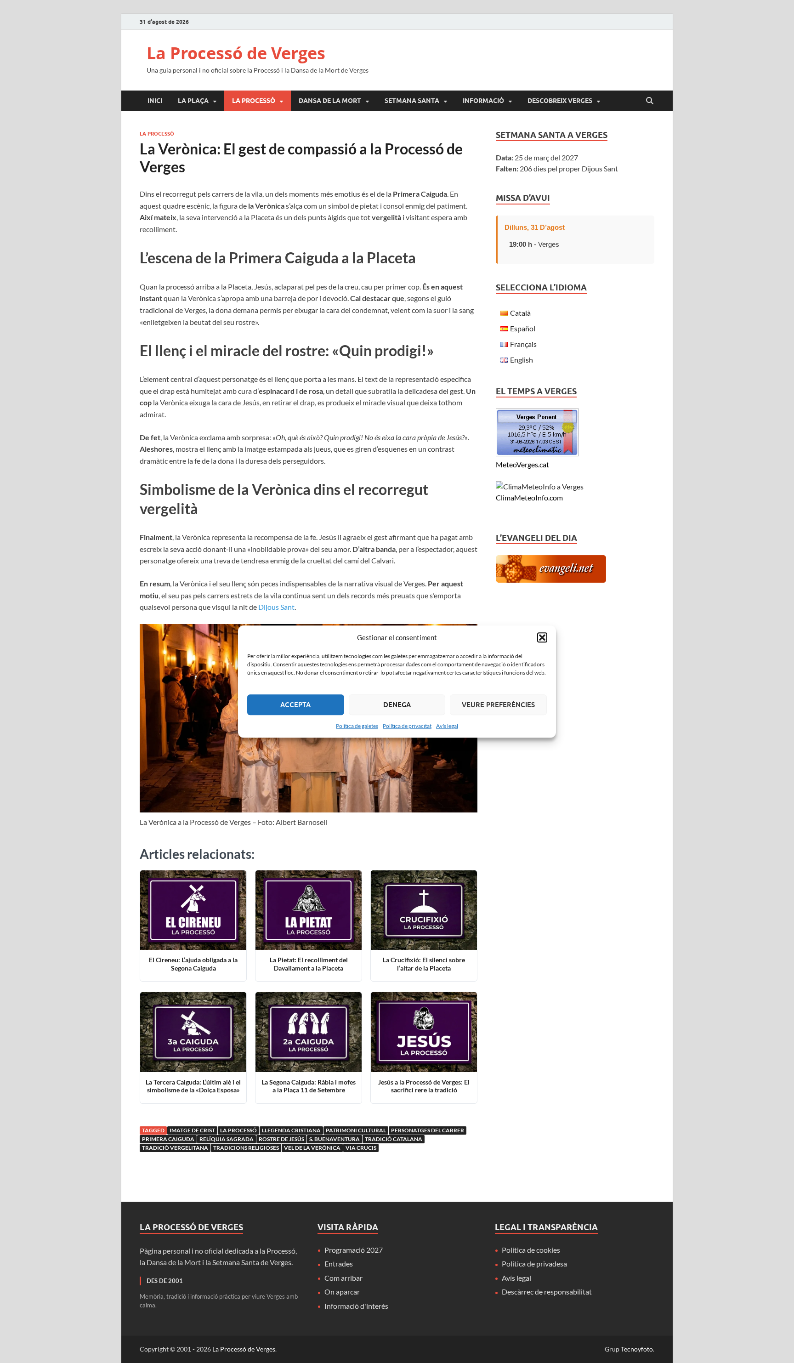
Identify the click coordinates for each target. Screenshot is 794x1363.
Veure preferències (498, 704)
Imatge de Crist (192, 1130)
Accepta (295, 704)
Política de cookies (531, 1249)
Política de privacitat (407, 725)
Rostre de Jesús (281, 1139)
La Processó (253, 100)
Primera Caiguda (168, 1139)
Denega (397, 704)
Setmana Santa (412, 100)
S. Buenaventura (334, 1139)
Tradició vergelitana (175, 1147)
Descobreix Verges (559, 100)
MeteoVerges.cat (522, 464)
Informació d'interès (356, 1305)
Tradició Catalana (393, 1139)
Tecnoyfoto (637, 1349)
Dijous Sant (276, 606)
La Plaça (193, 100)
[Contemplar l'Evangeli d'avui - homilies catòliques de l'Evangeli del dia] (551, 579)
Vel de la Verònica (312, 1147)
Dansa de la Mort (330, 100)
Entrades (338, 1263)
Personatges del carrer (427, 1130)
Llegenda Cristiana (291, 1130)
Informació (483, 100)
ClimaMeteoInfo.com (529, 497)
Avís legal (447, 725)
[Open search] (650, 101)
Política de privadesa (534, 1263)
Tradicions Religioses (246, 1147)
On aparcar (342, 1291)
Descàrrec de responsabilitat (547, 1291)
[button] (542, 637)
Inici (154, 100)
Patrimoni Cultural (356, 1130)
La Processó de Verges (236, 53)
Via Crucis (361, 1147)
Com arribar (343, 1277)
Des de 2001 (165, 1280)
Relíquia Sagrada (226, 1139)
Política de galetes (357, 725)
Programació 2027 (353, 1249)
